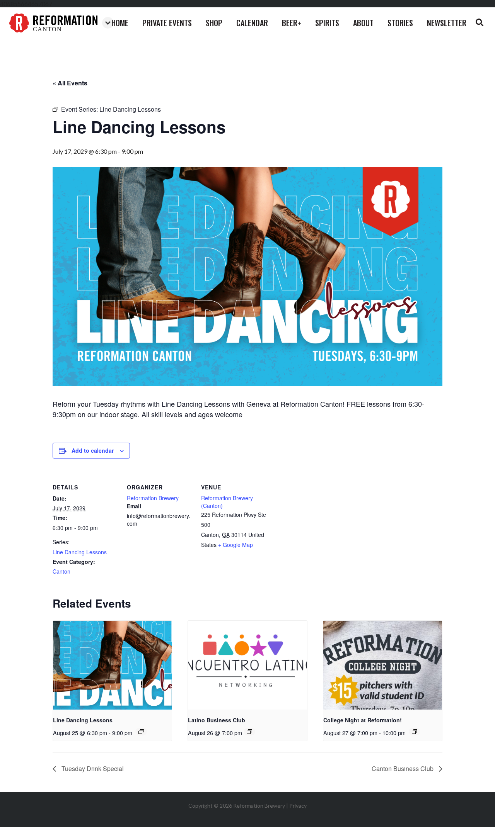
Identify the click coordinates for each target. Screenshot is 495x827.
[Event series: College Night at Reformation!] (414, 731)
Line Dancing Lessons (80, 552)
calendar (252, 23)
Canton (61, 571)
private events (167, 23)
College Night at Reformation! (362, 720)
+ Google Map (235, 545)
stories (400, 23)
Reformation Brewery (153, 498)
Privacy (298, 805)
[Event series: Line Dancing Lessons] (141, 731)
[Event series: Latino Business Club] (249, 731)
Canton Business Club (403, 768)
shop (214, 23)
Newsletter (446, 23)
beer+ (291, 23)
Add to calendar (93, 450)
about (363, 23)
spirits (327, 23)
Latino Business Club (216, 720)
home (119, 23)
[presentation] (112, 665)
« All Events (70, 82)
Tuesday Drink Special (92, 768)
